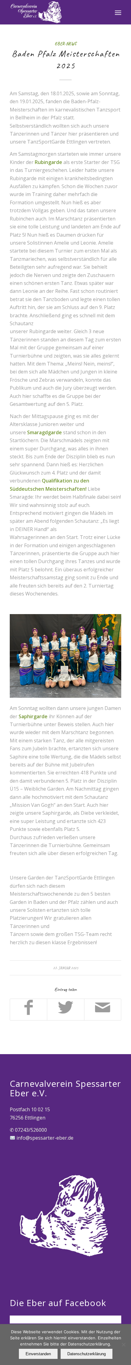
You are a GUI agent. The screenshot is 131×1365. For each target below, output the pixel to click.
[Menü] (118, 12)
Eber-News (65, 43)
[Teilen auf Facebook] (28, 1009)
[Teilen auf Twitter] (65, 1009)
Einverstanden (38, 1354)
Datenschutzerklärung (86, 1354)
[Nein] (123, 1344)
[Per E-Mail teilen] (102, 1009)
